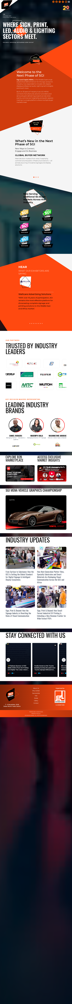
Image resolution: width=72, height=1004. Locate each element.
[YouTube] (56, 2)
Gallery (36, 700)
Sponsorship (36, 693)
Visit (36, 696)
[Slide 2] (36, 177)
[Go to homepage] (17, 8)
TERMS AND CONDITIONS (36, 711)
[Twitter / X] (60, 2)
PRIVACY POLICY (36, 713)
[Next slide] (64, 660)
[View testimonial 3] (33, 323)
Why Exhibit (36, 691)
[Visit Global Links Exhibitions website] (60, 697)
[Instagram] (66, 2)
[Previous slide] (8, 660)
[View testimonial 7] (40, 323)
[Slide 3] (38, 177)
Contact (36, 703)
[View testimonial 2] (31, 323)
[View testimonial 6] (38, 323)
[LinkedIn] (53, 2)
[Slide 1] (33, 177)
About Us (36, 688)
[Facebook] (63, 2)
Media (36, 698)
